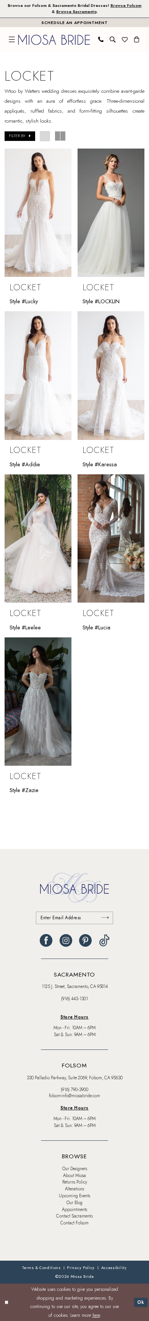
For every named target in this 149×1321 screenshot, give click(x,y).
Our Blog (74, 1203)
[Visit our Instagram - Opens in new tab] (66, 940)
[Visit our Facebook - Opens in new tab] (46, 940)
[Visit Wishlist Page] (125, 40)
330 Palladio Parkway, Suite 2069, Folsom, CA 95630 (75, 1078)
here (96, 1315)
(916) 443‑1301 (74, 999)
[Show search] (113, 40)
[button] (12, 40)
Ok (140, 1302)
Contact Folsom (74, 1223)
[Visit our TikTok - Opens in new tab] (104, 940)
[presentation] (38, 213)
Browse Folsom (125, 5)
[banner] (54, 39)
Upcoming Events (74, 1196)
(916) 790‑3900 (74, 1090)
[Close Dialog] (7, 1302)
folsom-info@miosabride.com (74, 1096)
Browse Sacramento (76, 12)
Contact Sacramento (74, 1216)
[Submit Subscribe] (105, 918)
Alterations (74, 1189)
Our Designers (74, 1169)
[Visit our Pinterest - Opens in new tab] (85, 940)
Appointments (74, 1209)
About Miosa (74, 1175)
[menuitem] (12, 40)
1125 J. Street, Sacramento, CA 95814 (75, 986)
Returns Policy (74, 1182)
